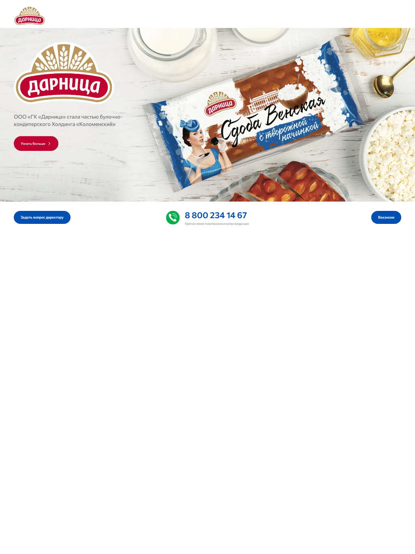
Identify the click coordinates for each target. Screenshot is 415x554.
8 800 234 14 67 (216, 214)
